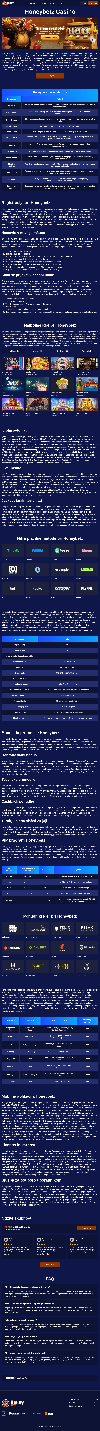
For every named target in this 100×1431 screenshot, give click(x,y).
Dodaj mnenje (86, 1228)
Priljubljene (11, 351)
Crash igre (61, 351)
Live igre (36, 351)
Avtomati (85, 351)
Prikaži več (50, 1264)
